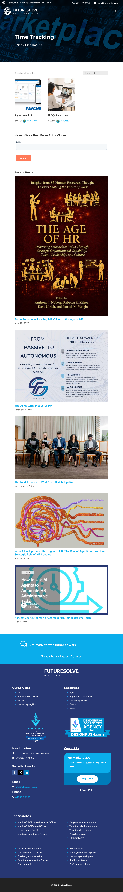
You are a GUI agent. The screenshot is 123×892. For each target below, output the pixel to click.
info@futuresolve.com (107, 3)
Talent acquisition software (83, 826)
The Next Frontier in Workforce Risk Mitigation (44, 482)
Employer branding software (32, 834)
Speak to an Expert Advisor (61, 656)
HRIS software (76, 837)
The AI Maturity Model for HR (33, 405)
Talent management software (33, 860)
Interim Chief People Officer (32, 826)
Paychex (32, 120)
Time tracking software (81, 830)
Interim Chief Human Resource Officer (37, 822)
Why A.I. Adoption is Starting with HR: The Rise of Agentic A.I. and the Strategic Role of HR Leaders (60, 553)
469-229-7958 (82, 3)
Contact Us (72, 748)
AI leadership (76, 848)
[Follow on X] (20, 772)
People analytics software (82, 822)
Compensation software (30, 852)
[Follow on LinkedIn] (26, 772)
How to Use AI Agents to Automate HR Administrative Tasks (53, 618)
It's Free (87, 779)
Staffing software (78, 860)
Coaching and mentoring (30, 856)
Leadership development (82, 856)
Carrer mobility (25, 864)
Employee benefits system (82, 852)
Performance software (80, 864)
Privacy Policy (87, 790)
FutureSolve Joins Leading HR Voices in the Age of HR (49, 319)
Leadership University (29, 830)
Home (18, 45)
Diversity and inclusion (29, 848)
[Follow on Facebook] (14, 772)
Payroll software (77, 834)
